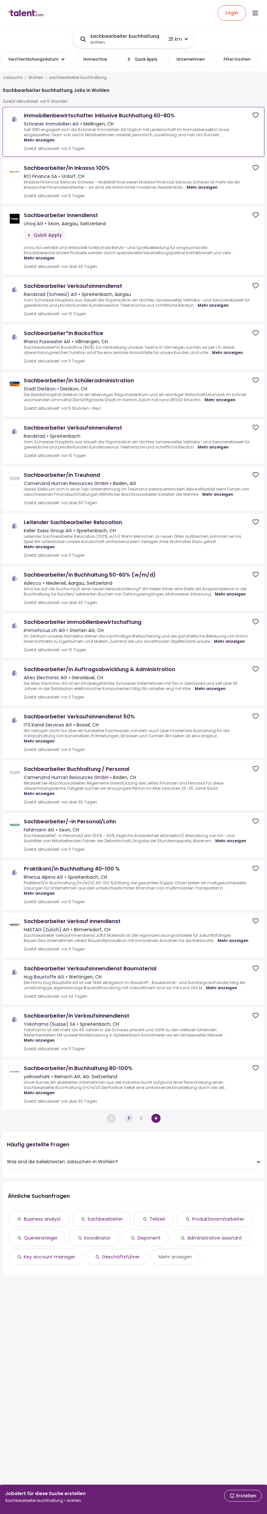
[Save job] (255, 115)
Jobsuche (12, 78)
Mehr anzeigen (39, 140)
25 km (175, 39)
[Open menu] (255, 13)
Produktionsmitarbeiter (218, 1219)
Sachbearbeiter (105, 1219)
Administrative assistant (214, 1238)
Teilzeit (157, 1219)
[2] (156, 1118)
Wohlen (35, 78)
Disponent (149, 1238)
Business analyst (42, 1219)
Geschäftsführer (121, 1257)
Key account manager (49, 1257)
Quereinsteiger (41, 1238)
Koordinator (97, 1238)
